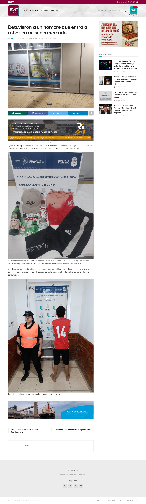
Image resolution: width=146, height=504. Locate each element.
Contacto (122, 500)
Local (25, 11)
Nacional (34, 11)
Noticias (15, 21)
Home (10, 21)
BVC (12, 39)
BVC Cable (55, 11)
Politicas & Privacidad (109, 500)
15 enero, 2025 (23, 39)
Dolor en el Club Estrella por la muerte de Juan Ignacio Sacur (126, 94)
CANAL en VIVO (132, 500)
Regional (45, 11)
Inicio (97, 500)
